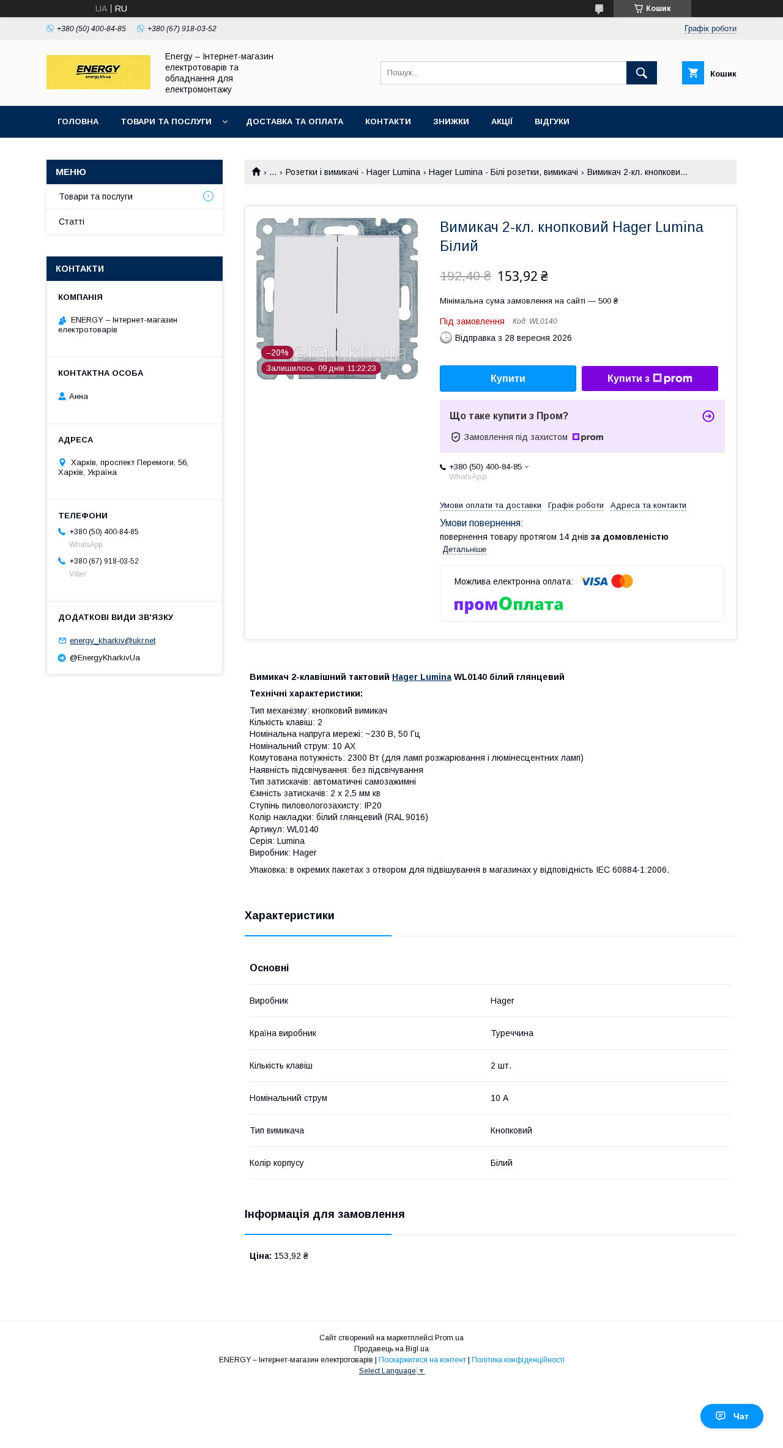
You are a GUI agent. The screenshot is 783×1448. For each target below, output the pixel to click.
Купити (508, 378)
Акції (502, 121)
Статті (71, 221)
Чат (741, 1416)
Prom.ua (449, 1338)
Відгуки (552, 121)
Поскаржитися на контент (422, 1360)
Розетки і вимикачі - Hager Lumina (353, 172)
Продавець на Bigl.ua (391, 1349)
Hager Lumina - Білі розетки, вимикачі (503, 172)
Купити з (628, 378)
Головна (78, 121)
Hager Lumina (421, 677)
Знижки (451, 121)
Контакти (388, 121)
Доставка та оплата (294, 121)
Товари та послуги (166, 121)
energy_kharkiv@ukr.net (112, 640)
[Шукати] (641, 72)
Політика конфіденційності (518, 1360)
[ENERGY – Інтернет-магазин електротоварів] (98, 86)
